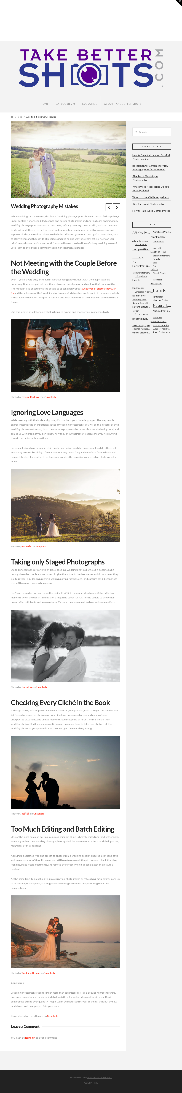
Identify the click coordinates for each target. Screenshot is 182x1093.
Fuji (154, 266)
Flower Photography (141, 265)
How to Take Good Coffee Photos (151, 210)
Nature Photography (162, 310)
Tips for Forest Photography (148, 203)
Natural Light (162, 305)
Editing (137, 257)
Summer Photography (162, 329)
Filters (135, 262)
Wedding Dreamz (31, 972)
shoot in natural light (162, 325)
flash (155, 262)
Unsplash (51, 396)
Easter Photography (161, 255)
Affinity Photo (141, 233)
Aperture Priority (162, 231)
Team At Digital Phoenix (99, 1077)
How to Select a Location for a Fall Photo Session (151, 157)
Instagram (156, 283)
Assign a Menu (91, 1083)
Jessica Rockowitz (32, 396)
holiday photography (141, 273)
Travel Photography (161, 332)
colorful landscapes (140, 241)
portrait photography (160, 321)
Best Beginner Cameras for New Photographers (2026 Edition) (150, 167)
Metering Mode (139, 299)
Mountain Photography (162, 300)
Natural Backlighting (141, 303)
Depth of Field (158, 251)
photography (140, 318)
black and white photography (160, 236)
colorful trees (141, 244)
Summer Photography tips (141, 329)
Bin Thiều (27, 546)
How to (136, 280)
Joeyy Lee (27, 687)
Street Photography (141, 325)
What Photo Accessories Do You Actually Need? (150, 188)
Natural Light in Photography (141, 306)
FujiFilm (154, 269)
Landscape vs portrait (144, 292)
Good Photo (159, 273)
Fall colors (157, 259)
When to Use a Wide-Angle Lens (150, 197)
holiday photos (141, 276)
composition (140, 249)
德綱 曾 (26, 813)
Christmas (158, 241)
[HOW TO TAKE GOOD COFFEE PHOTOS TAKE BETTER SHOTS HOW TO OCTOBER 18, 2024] (1, 20)
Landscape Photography (162, 290)
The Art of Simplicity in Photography (145, 178)
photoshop (157, 317)
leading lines (139, 295)
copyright (157, 248)
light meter (158, 297)
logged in (30, 1037)
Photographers (141, 314)
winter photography (141, 332)
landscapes (138, 287)
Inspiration (157, 279)
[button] (178, 3)
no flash (135, 311)
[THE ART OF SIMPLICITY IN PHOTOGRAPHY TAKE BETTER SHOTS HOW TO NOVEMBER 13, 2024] (0, 20)
